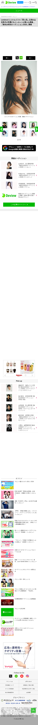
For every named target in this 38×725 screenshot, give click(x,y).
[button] (36, 129)
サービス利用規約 (9, 688)
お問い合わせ (28, 681)
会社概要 (28, 692)
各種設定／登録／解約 (28, 685)
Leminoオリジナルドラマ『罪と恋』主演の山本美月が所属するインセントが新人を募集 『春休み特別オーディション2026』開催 (18, 22)
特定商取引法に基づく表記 (28, 688)
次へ (30, 58)
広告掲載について (9, 685)
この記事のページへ (18, 204)
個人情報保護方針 (9, 692)
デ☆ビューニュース (15, 6)
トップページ (5, 6)
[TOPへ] (33, 710)
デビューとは (9, 681)
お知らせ (20, 2)
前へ (7, 58)
